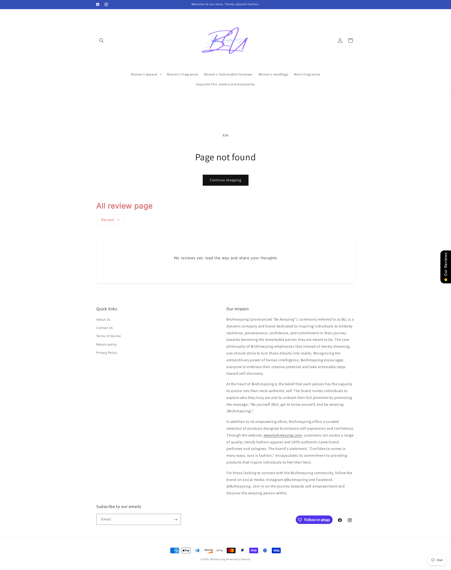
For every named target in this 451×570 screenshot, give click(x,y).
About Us (103, 319)
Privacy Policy (106, 352)
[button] (101, 40)
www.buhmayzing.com (283, 435)
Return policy (106, 344)
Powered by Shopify (238, 559)
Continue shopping (225, 180)
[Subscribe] (175, 519)
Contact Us (104, 328)
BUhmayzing (218, 559)
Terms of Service (108, 336)
